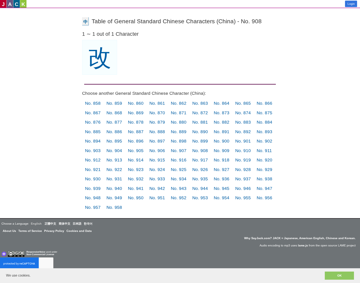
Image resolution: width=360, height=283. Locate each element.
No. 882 (221, 122)
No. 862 (178, 103)
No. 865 (243, 103)
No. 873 (221, 112)
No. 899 (200, 141)
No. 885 (93, 131)
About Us (9, 231)
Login (351, 3)
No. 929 (264, 169)
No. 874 (243, 112)
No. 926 (200, 169)
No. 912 (93, 159)
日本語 (77, 223)
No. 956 (264, 197)
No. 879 (157, 122)
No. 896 (136, 141)
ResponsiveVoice (35, 252)
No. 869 (136, 112)
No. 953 (200, 197)
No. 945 (221, 188)
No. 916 (178, 159)
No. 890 (200, 131)
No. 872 (200, 112)
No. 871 (178, 112)
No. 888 (157, 131)
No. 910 (243, 150)
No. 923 (136, 169)
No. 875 (264, 112)
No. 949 (114, 197)
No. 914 (136, 159)
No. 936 (221, 178)
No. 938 (264, 178)
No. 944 (200, 188)
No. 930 (93, 178)
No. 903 (93, 150)
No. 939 (93, 188)
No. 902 (264, 141)
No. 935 (200, 178)
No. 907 (178, 150)
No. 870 (157, 112)
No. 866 (264, 103)
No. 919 (243, 159)
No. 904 (114, 150)
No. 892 (243, 131)
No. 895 (114, 141)
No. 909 (221, 150)
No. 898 (178, 141)
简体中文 (64, 223)
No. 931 (114, 178)
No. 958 (114, 207)
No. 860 (136, 103)
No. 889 (178, 131)
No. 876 (93, 122)
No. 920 (264, 159)
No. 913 (114, 159)
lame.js (303, 245)
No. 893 (264, 131)
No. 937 (243, 178)
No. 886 (114, 131)
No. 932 (136, 178)
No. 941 (136, 188)
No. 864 (221, 103)
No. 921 (93, 169)
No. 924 (157, 169)
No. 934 (178, 178)
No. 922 (114, 169)
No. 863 (200, 103)
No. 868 (114, 112)
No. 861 (157, 103)
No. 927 (221, 169)
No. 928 (243, 169)
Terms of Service (30, 231)
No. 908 (200, 150)
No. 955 (243, 197)
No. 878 (136, 122)
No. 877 (114, 122)
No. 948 (93, 197)
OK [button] (339, 275)
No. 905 (136, 150)
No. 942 (157, 188)
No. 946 (243, 188)
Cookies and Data (79, 231)
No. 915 (157, 159)
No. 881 (200, 122)
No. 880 (178, 122)
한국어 (88, 223)
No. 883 (243, 122)
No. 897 (157, 141)
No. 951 (157, 197)
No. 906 (157, 150)
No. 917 (200, 159)
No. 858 (93, 103)
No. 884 (264, 122)
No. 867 (93, 112)
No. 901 (243, 141)
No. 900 (221, 141)
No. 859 (114, 103)
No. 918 (221, 159)
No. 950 (136, 197)
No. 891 (221, 131)
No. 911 (264, 150)
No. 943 (178, 188)
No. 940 (114, 188)
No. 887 (136, 131)
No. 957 (93, 207)
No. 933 (157, 178)
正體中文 (50, 223)
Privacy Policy (54, 231)
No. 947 (264, 188)
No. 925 (178, 169)
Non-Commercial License (40, 254)
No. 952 (178, 197)
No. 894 (93, 141)
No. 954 (221, 197)
